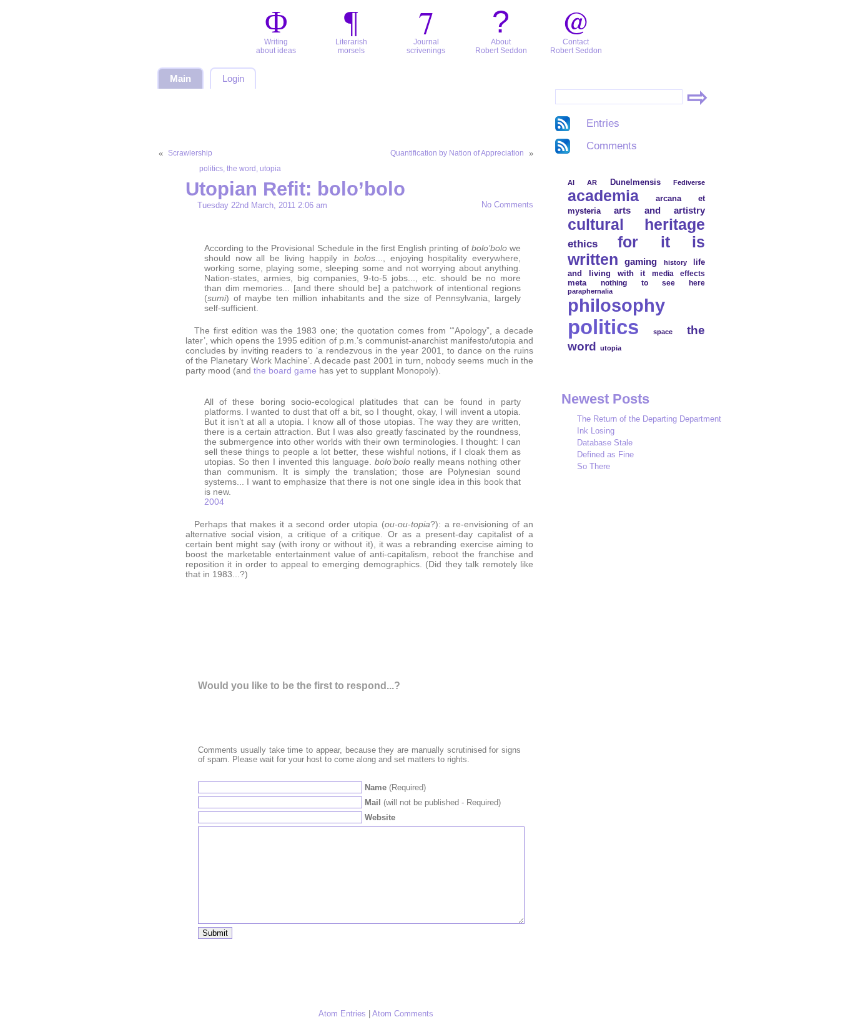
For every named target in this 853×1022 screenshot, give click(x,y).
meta (577, 282)
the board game (285, 370)
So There (593, 466)
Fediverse (689, 182)
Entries (602, 123)
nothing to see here (653, 283)
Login (233, 79)
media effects (678, 273)
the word (241, 168)
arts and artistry (659, 210)
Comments (611, 146)
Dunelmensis (635, 182)
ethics (583, 243)
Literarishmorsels (351, 46)
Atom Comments (402, 1013)
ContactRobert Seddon (576, 46)
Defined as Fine (605, 454)
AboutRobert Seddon (501, 46)
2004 (214, 502)
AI (571, 182)
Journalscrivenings (426, 46)
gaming (640, 261)
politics (211, 168)
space (663, 331)
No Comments (507, 204)
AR (592, 182)
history (675, 262)
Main (180, 79)
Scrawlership (190, 153)
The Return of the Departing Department (649, 419)
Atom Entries (342, 1013)
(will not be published (433, 802)
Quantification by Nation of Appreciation (457, 153)
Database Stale (605, 442)
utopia (270, 168)
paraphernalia (590, 291)
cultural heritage (636, 224)
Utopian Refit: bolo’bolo (295, 189)
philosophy (616, 305)
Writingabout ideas (276, 46)
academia (603, 195)
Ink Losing (595, 430)
